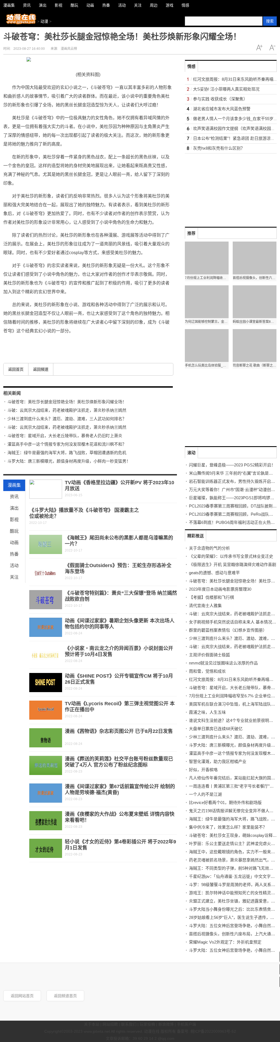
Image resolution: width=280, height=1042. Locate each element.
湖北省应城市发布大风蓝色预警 (221, 108)
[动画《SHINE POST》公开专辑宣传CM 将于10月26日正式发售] (45, 682)
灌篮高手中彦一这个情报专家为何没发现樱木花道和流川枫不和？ (66, 444)
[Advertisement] (226, 187)
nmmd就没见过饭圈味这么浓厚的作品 (223, 663)
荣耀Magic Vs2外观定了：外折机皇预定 (225, 942)
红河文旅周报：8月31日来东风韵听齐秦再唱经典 (233, 679)
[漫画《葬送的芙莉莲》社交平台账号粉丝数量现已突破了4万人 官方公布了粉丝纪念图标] (45, 765)
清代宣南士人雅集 (205, 605)
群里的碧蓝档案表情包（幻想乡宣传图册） (228, 630)
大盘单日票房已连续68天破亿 (216, 728)
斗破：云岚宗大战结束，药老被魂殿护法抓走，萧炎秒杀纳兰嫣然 (66, 410)
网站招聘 (110, 1024)
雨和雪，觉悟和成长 (207, 671)
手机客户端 (186, 1024)
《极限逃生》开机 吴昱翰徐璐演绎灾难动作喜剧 (232, 564)
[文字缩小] (272, 47)
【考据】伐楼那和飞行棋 (211, 597)
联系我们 (128, 1024)
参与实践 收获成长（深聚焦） (220, 99)
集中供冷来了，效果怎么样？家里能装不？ (228, 827)
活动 (14, 565)
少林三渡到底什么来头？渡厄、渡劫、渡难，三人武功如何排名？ (66, 418)
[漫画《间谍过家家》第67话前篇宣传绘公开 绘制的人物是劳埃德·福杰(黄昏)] (45, 793)
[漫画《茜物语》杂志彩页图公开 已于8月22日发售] (45, 737)
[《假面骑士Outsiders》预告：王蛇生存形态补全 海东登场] (45, 572)
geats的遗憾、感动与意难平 (214, 572)
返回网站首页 (22, 996)
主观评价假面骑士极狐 (209, 654)
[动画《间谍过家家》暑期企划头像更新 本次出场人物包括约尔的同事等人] (45, 627)
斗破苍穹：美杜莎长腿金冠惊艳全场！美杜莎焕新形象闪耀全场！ (66, 401)
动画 (14, 542)
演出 (14, 508)
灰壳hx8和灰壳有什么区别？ (219, 148)
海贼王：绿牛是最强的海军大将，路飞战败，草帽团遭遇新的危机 (66, 452)
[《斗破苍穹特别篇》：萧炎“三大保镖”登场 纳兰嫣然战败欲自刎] (45, 599)
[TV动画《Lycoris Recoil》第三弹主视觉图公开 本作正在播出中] (45, 710)
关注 (14, 577)
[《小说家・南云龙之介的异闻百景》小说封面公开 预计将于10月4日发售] (45, 654)
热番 (14, 554)
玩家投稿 (147, 1024)
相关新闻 (12, 393)
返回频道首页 (65, 996)
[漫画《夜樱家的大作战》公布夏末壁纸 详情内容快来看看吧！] (45, 820)
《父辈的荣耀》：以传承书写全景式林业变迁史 (231, 556)
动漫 (44, 21)
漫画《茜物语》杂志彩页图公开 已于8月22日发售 (119, 731)
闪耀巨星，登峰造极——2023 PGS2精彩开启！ (232, 465)
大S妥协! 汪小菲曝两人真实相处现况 (226, 89)
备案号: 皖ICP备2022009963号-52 (206, 1031)
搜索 (270, 21)
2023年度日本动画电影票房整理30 (220, 589)
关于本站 (91, 1024)
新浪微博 (166, 1024)
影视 (14, 519)
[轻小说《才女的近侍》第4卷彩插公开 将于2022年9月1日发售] (45, 848)
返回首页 (16, 369)
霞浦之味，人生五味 (207, 712)
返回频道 (40, 369)
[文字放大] (259, 47)
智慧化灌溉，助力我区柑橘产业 (217, 761)
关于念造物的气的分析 (209, 548)
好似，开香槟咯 (203, 769)
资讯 (14, 496)
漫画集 (14, 485)
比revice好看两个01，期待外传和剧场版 (225, 802)
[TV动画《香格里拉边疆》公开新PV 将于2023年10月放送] (45, 489)
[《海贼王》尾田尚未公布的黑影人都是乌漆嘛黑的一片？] (45, 544)
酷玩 (14, 531)
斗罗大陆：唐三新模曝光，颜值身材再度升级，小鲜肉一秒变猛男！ (68, 461)
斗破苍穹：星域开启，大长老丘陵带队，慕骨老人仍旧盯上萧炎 (64, 435)
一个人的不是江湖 (205, 794)
